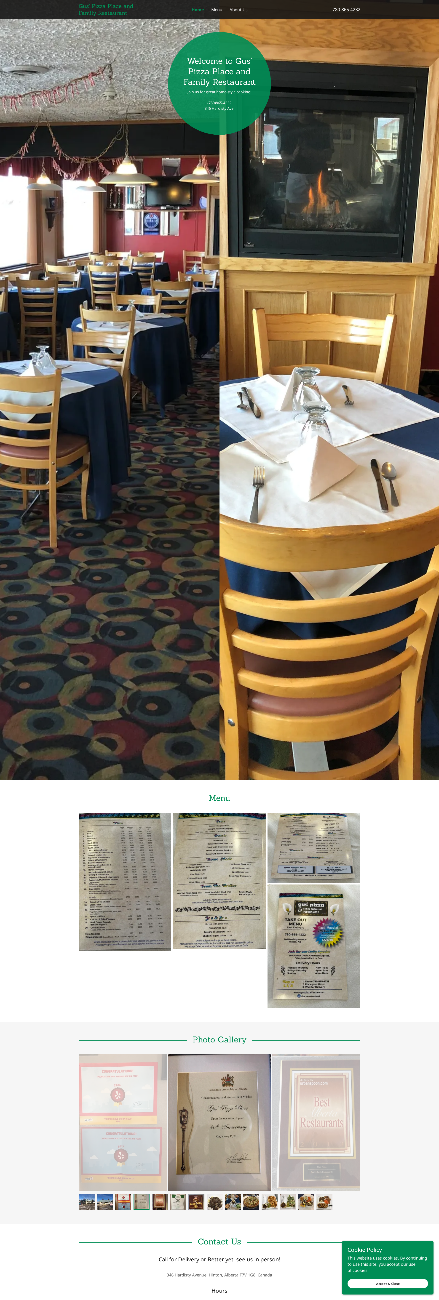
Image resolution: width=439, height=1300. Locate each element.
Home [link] (198, 9)
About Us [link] (239, 9)
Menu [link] (216, 9)
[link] (114, 13)
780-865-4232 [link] (346, 9)
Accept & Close (388, 1283)
